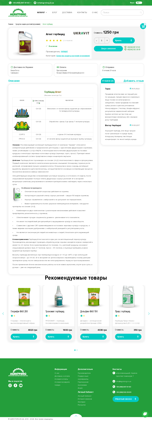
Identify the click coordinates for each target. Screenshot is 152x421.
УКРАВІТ (64, 51)
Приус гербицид (122, 311)
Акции (80, 388)
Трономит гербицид (54, 311)
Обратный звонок (123, 399)
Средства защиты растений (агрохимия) (28, 24)
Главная (10, 24)
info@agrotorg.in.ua (45, 3)
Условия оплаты (61, 379)
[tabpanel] (24, 313)
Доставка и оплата (62, 376)
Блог (54, 12)
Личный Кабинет (84, 396)
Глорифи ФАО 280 (19, 311)
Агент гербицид (48, 24)
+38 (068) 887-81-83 (20, 3)
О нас (95, 12)
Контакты (82, 12)
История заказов (85, 399)
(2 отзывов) (68, 40)
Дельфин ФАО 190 (89, 311)
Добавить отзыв (134, 81)
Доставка (67, 12)
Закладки (81, 402)
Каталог (41, 12)
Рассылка (82, 405)
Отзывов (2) (108, 80)
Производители (84, 373)
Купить (16, 336)
